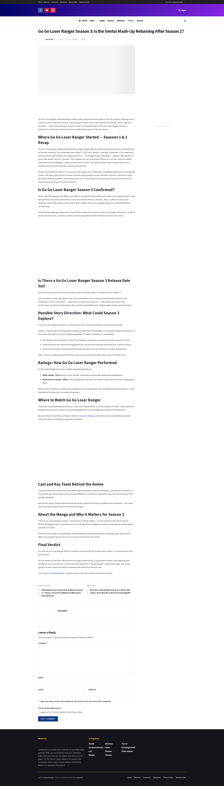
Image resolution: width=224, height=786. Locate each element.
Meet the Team (84, 2)
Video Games (127, 751)
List (90, 751)
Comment (43, 643)
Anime (102, 20)
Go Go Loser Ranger (85, 415)
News (92, 20)
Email (41, 689)
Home (40, 2)
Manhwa (121, 20)
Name (41, 677)
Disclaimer (63, 2)
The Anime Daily (48, 777)
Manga (111, 20)
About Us (47, 2)
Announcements (96, 747)
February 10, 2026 (64, 39)
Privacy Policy (73, 2)
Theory (108, 755)
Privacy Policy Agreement (50, 708)
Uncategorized (128, 747)
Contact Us (54, 2)
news (107, 747)
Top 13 (131, 20)
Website (92, 689)
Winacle (80, 777)
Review (140, 20)
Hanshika (49, 39)
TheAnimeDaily (57, 573)
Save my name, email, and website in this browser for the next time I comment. (76, 701)
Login (183, 10)
